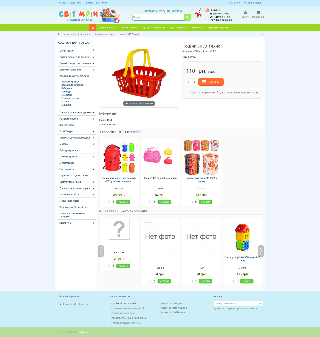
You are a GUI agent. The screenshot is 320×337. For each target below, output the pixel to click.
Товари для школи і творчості (76, 188)
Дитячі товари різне (70, 182)
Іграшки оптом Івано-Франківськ (129, 318)
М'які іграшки (67, 163)
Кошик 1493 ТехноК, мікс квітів (160, 178)
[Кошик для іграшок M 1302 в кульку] (201, 158)
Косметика (65, 222)
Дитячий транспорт (70, 69)
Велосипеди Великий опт (74, 207)
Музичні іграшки (68, 156)
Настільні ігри (67, 169)
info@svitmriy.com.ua (81, 304)
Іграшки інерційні (69, 118)
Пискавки (67, 95)
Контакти (101, 2)
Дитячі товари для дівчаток (75, 57)
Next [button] (261, 251)
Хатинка (66, 101)
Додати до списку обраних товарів (239, 92)
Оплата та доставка (70, 2)
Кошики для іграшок (73, 85)
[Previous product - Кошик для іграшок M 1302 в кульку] (261, 34)
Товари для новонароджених (76, 112)
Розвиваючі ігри (70, 98)
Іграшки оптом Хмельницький (128, 308)
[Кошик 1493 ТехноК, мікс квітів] (160, 158)
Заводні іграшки (70, 81)
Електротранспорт (70, 150)
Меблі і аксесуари (69, 201)
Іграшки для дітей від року (74, 76)
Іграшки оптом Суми (171, 303)
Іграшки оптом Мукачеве (173, 307)
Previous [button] (101, 251)
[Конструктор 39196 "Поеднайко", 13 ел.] (242, 237)
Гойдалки (67, 88)
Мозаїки (64, 144)
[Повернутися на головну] (59, 34)
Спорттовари (67, 50)
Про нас (89, 2)
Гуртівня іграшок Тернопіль (126, 322)
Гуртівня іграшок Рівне (124, 313)
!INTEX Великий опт (70, 194)
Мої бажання (233, 2)
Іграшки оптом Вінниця (172, 312)
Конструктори (67, 125)
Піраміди (66, 91)
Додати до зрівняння (203, 92)
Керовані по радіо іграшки (74, 175)
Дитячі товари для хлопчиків (75, 63)
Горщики (66, 105)
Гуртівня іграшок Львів (124, 303)
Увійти (245, 17)
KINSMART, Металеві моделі (75, 137)
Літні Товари (66, 131)
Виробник (187, 51)
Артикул (207, 51)
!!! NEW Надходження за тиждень (72, 215)
